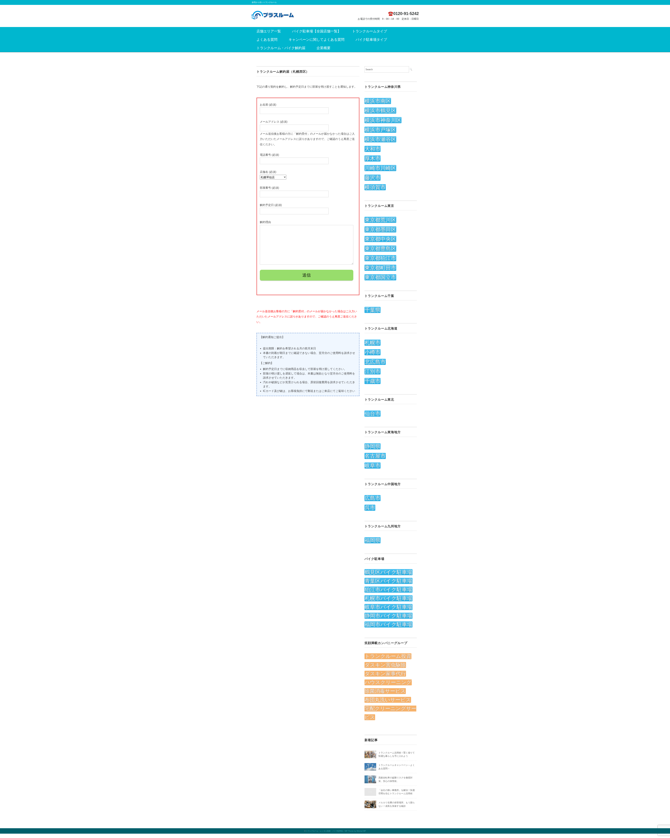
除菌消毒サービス (385, 691)
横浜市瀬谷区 (380, 139)
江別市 (372, 371)
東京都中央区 (380, 239)
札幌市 (372, 343)
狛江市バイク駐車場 (388, 589)
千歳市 (372, 381)
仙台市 (372, 413)
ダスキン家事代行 (385, 673)
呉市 (370, 508)
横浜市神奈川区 (383, 120)
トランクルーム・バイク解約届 (280, 48)
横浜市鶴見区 (380, 110)
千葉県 (372, 310)
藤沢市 (372, 178)
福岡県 (372, 540)
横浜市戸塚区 (380, 130)
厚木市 (372, 158)
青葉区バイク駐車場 (388, 581)
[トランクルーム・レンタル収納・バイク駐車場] (272, 12)
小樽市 (372, 352)
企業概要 (323, 48)
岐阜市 (372, 465)
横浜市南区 (378, 101)
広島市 (372, 498)
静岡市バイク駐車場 (388, 616)
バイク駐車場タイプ (371, 39)
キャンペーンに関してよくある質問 (316, 39)
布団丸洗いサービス (388, 700)
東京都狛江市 (380, 258)
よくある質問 (266, 39)
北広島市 (375, 362)
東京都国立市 (380, 277)
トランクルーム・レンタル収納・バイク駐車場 (324, 831)
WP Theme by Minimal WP (355, 831)
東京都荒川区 (380, 220)
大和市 (372, 149)
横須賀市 (375, 187)
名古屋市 (375, 456)
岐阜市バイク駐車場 (388, 607)
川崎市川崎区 (380, 168)
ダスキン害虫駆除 (385, 665)
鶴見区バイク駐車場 (388, 572)
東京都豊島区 (380, 248)
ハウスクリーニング (388, 682)
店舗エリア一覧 (268, 31)
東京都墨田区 (380, 229)
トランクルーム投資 (388, 656)
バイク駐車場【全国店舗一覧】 (316, 31)
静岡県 (372, 446)
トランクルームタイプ (369, 31)
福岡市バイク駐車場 (388, 624)
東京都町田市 (380, 268)
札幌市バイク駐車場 (388, 598)
